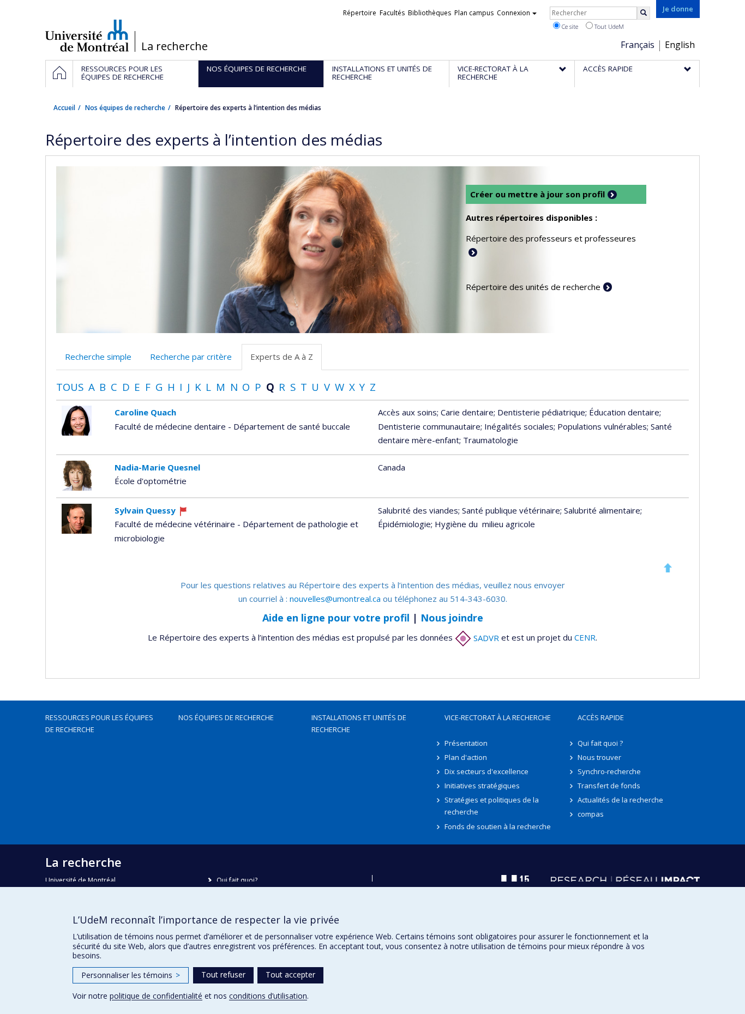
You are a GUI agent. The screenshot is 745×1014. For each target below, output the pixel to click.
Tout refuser (223, 974)
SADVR (485, 637)
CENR (585, 637)
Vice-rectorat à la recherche (497, 717)
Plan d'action (465, 757)
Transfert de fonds (609, 785)
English (680, 45)
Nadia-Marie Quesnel (157, 467)
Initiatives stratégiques (482, 785)
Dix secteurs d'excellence (486, 771)
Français (637, 45)
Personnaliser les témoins (130, 975)
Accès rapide (601, 717)
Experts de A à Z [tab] (281, 356)
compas (591, 814)
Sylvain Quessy (145, 510)
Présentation (466, 743)
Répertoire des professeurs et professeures (551, 238)
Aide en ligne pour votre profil (336, 617)
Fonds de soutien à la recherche (497, 826)
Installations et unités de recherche (358, 723)
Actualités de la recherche (620, 800)
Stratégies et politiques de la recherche (491, 806)
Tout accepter (290, 974)
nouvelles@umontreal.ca (335, 598)
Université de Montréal (87, 35)
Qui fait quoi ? (600, 743)
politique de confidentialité (156, 996)
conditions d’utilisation (268, 996)
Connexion (513, 12)
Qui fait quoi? (237, 880)
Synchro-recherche (609, 771)
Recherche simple (98, 356)
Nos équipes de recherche (125, 107)
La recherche (174, 46)
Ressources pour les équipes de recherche (99, 723)
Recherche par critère (191, 356)
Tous (69, 387)
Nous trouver (599, 757)
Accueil (64, 107)
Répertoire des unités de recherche (533, 286)
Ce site (569, 26)
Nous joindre (451, 617)
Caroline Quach (145, 412)
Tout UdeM (608, 26)
